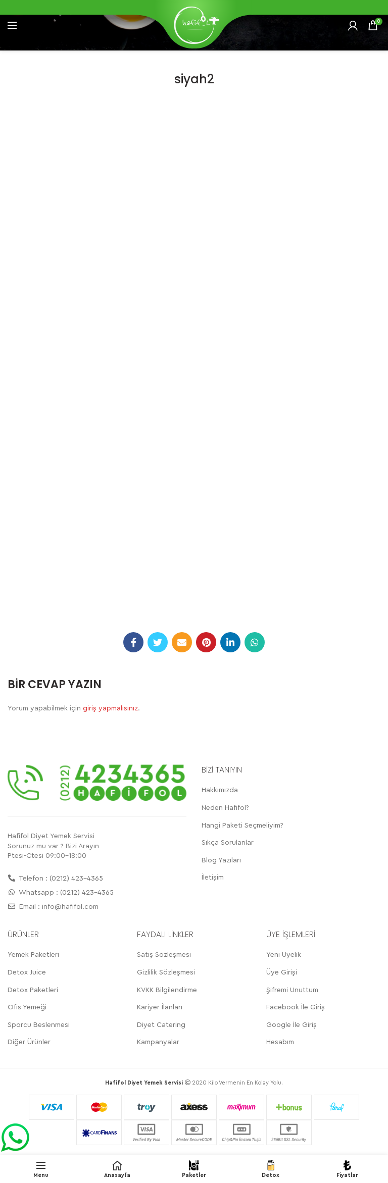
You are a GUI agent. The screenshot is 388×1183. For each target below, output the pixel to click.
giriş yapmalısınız (110, 708)
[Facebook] (133, 642)
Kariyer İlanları (159, 1007)
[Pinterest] (206, 642)
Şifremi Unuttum (292, 990)
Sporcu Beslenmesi (39, 1024)
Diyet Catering (161, 1024)
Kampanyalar (158, 1042)
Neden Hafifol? (225, 807)
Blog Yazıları (221, 860)
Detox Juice (27, 972)
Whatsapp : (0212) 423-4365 (65, 892)
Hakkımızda (220, 790)
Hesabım (280, 1042)
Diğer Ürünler (29, 1042)
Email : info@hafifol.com (58, 906)
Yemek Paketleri (33, 954)
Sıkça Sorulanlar (228, 842)
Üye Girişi (281, 972)
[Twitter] (158, 642)
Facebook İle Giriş (295, 1007)
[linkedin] (230, 642)
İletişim (213, 877)
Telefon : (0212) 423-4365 (60, 878)
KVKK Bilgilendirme (167, 990)
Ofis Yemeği (27, 1007)
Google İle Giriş (291, 1024)
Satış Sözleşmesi (164, 954)
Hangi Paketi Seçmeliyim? (242, 825)
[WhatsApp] (255, 642)
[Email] (182, 642)
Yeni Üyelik (283, 954)
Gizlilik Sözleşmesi (166, 972)
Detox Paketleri (33, 990)
